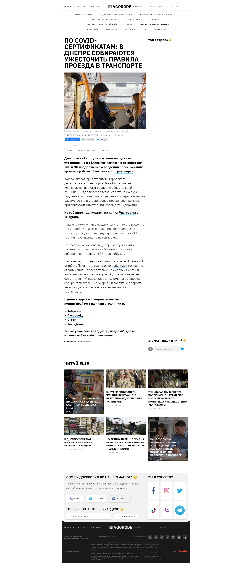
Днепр (137, 527)
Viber (72, 320)
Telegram (71, 217)
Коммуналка (92, 29)
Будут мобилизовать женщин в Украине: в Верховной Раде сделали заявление (124, 396)
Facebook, (75, 315)
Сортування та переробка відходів (100, 24)
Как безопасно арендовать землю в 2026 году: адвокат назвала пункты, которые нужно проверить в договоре (166, 447)
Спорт (145, 29)
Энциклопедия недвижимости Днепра (156, 14)
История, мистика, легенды (105, 19)
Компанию (163, 6)
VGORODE (123, 527)
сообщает (112, 205)
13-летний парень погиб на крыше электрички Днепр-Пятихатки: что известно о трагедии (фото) (125, 444)
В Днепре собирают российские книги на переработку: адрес (79, 442)
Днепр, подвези (110, 331)
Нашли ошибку (70, 341)
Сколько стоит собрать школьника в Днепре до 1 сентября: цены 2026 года (83, 403)
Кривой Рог (154, 19)
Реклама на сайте (139, 536)
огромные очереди (96, 283)
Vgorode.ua (127, 212)
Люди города (111, 29)
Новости (69, 7)
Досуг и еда (129, 29)
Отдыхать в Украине (83, 14)
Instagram (75, 324)
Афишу (152, 6)
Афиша (81, 7)
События (128, 24)
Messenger (122, 499)
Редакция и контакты (107, 536)
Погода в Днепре (133, 19)
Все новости (160, 29)
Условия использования (73, 536)
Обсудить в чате (84, 341)
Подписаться (128, 516)
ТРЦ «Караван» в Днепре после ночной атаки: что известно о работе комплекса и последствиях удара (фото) (167, 398)
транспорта (124, 171)
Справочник (95, 7)
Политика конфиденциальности (76, 538)
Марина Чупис (76, 145)
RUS (178, 6)
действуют (119, 265)
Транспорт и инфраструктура (154, 24)
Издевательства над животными (116, 14)
